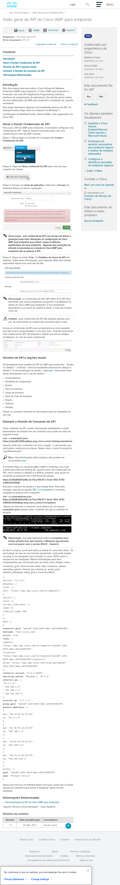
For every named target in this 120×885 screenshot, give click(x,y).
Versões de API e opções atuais (20, 67)
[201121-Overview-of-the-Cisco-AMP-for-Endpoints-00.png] (21, 162)
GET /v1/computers (42, 489)
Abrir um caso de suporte (99, 185)
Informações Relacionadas (17, 75)
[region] (46, 875)
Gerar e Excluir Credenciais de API (21, 63)
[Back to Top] (68, 826)
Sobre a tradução (69, 44)
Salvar (21, 30)
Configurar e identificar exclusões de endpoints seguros (100, 162)
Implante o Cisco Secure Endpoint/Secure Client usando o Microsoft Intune (98, 129)
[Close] (87, 870)
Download (53, 30)
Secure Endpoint (93, 221)
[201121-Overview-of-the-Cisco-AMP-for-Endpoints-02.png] (37, 230)
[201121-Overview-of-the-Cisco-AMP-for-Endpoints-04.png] (37, 351)
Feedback (92, 104)
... (4, 13)
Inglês (36, 30)
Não (101, 96)
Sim (89, 96)
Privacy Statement (14, 879)
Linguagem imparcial (45, 44)
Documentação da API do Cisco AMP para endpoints (32, 802)
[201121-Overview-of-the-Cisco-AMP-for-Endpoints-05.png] (37, 523)
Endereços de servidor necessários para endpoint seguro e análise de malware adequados (100, 147)
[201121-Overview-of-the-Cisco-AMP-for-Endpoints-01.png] (17, 181)
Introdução (9, 58)
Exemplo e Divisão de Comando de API (24, 71)
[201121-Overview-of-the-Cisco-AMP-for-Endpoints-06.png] (37, 532)
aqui (50, 370)
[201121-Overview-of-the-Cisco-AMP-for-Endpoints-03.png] (37, 292)
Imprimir (71, 30)
